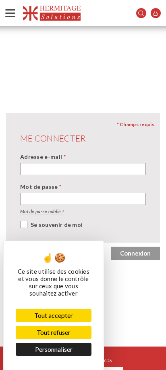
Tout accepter (53, 315)
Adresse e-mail (43, 156)
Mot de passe (40, 186)
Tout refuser (54, 332)
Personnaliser (54, 349)
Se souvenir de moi (57, 224)
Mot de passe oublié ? (42, 211)
